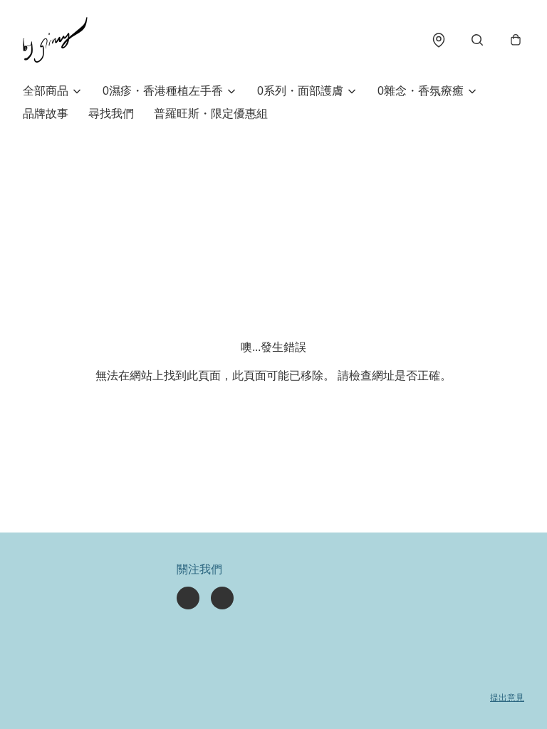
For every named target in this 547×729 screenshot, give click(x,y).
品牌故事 (45, 113)
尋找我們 (111, 113)
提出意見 (507, 698)
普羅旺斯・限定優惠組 (211, 113)
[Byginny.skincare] (55, 40)
